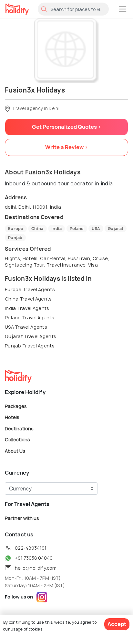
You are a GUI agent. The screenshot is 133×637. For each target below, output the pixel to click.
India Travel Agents (27, 308)
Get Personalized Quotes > (66, 126)
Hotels (12, 417)
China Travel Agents (28, 299)
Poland (77, 228)
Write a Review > (66, 147)
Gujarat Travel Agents (30, 336)
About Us (15, 451)
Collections (17, 439)
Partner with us (22, 518)
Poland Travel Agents (29, 317)
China (37, 228)
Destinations (19, 428)
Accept (116, 624)
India (56, 228)
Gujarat (115, 228)
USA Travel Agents (26, 327)
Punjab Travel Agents (30, 346)
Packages (16, 406)
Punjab (15, 237)
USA (96, 228)
